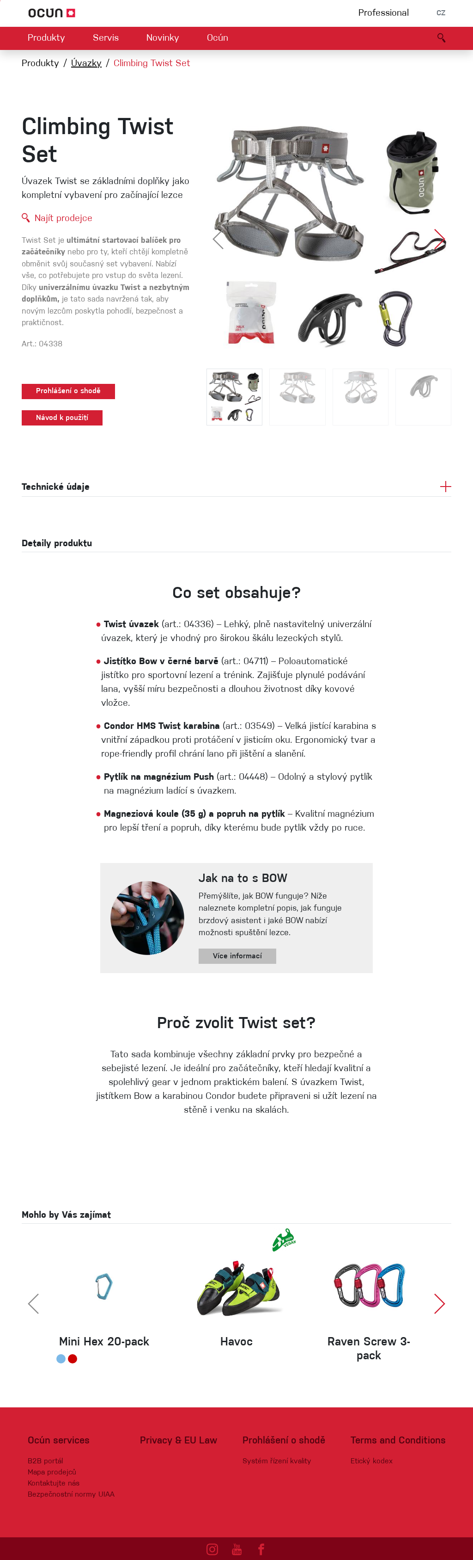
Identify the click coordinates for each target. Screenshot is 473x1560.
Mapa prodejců (52, 1472)
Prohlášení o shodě (68, 391)
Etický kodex (372, 1461)
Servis (106, 38)
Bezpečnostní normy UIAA (71, 1494)
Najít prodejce (63, 218)
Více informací (237, 956)
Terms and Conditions (398, 1441)
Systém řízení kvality (277, 1461)
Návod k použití (62, 418)
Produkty (46, 38)
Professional (383, 13)
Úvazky (86, 63)
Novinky (162, 38)
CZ (441, 13)
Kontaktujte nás (53, 1483)
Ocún (217, 38)
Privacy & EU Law (178, 1441)
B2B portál (45, 1461)
